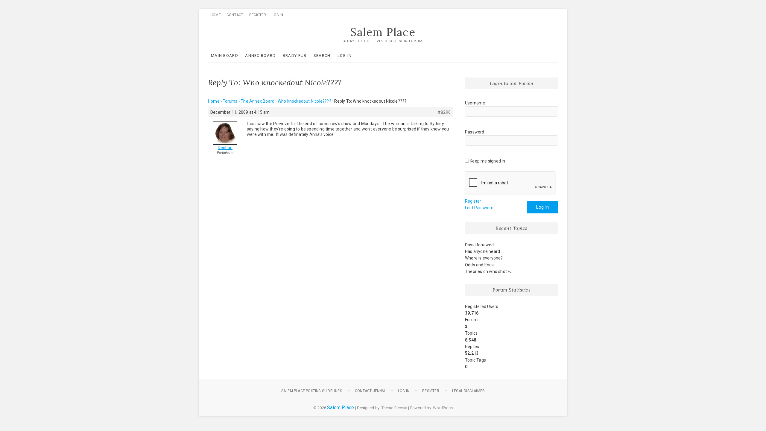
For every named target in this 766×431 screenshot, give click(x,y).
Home (215, 15)
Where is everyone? (484, 258)
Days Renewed (479, 244)
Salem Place (383, 32)
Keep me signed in (487, 161)
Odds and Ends (479, 264)
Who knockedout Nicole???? (304, 101)
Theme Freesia (395, 408)
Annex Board (260, 55)
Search (322, 55)
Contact (235, 15)
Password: (475, 132)
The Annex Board (257, 101)
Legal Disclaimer (468, 391)
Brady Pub (295, 55)
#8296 (444, 112)
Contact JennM (370, 391)
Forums (230, 101)
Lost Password (479, 207)
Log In (277, 15)
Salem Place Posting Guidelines (311, 391)
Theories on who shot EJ (489, 271)
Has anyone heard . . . (485, 251)
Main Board (224, 55)
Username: (475, 103)
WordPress (443, 408)
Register (257, 15)
